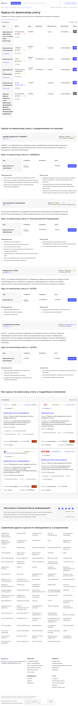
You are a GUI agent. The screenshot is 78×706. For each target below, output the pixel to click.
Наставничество (22, 618)
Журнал (29, 681)
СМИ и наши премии (58, 683)
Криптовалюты (37, 625)
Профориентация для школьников (62, 665)
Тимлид (34, 600)
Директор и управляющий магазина (5, 542)
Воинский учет (47, 413)
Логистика (20, 574)
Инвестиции (21, 584)
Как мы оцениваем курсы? (9, 19)
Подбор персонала (23, 590)
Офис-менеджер (53, 606)
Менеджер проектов (54, 547)
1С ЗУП (3, 547)
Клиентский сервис (23, 630)
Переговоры (52, 584)
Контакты (54, 685)
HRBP (65, 630)
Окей (50, 701)
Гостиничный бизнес (23, 625)
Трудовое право (68, 625)
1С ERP (50, 600)
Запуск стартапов (22, 558)
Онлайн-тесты (56, 661)
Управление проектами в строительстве (6, 535)
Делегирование (6, 600)
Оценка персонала (23, 641)
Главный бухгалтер (23, 600)
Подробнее (6, 53)
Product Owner (68, 595)
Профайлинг (36, 540)
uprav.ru (5, 205)
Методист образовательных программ (69, 568)
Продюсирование (38, 558)
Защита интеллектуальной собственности (23, 607)
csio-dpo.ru (6, 326)
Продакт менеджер (38, 547)
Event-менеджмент (7, 561)
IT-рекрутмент (67, 558)
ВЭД (49, 540)
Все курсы (17, 3)
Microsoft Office (22, 636)
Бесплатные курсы (32, 670)
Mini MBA (51, 553)
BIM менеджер (52, 558)
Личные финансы (53, 579)
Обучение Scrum (68, 561)
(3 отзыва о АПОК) (64, 272)
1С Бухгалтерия (6, 625)
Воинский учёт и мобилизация (16, 461)
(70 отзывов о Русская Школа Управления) (61, 204)
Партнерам (30, 683)
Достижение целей (54, 641)
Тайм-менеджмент (38, 561)
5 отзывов (17, 88)
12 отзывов (18, 53)
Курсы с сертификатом (33, 663)
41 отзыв (17, 37)
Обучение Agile (53, 595)
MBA (64, 553)
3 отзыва (17, 64)
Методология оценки (58, 681)
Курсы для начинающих (34, 667)
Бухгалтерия (36, 579)
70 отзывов (18, 76)
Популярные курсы (32, 661)
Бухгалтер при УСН (23, 613)
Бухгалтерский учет (7, 618)
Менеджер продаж (7, 558)
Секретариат (21, 547)
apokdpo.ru (6, 272)
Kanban (34, 567)
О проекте (55, 678)
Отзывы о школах (70, 3)
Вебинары (55, 670)
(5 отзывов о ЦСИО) (65, 326)
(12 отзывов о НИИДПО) (66, 138)
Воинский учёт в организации (54, 460)
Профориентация (57, 663)
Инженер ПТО (21, 533)
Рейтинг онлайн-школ (58, 687)
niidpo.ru (5, 138)
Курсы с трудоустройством (35, 665)
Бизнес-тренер (37, 641)
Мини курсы (30, 672)
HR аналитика (5, 574)
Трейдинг (66, 590)
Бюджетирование (69, 579)
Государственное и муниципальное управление (54, 620)
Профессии (55, 667)
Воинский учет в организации (16, 413)
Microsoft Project (37, 630)
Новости (29, 678)
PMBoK (19, 567)
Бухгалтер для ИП (7, 613)
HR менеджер (5, 553)
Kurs (4, 3)
